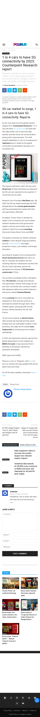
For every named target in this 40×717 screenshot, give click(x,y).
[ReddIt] (25, 90)
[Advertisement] (20, 21)
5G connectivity (19, 129)
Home (4, 50)
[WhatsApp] (20, 90)
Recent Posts (14, 384)
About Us (25, 710)
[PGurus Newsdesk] (8, 393)
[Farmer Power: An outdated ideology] (10, 583)
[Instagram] (17, 698)
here (31, 361)
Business (5, 472)
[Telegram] (14, 90)
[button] (3, 45)
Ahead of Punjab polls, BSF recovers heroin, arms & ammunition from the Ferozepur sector (29, 432)
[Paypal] (23, 698)
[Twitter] (9, 90)
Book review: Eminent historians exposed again (28, 593)
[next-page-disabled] (7, 479)
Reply (11, 502)
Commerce (6, 459)
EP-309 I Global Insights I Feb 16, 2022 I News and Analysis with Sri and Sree (11, 431)
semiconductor (14, 243)
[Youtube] (23, 703)
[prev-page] (3, 479)
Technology (11, 50)
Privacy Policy (8, 710)
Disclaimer (17, 710)
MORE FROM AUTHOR (28, 445)
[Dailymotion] (5, 698)
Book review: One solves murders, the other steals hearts (9, 615)
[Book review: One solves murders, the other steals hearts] (10, 605)
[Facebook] (4, 90)
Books (4, 588)
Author (5, 384)
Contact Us (33, 710)
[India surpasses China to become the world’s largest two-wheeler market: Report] (7, 454)
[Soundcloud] (29, 698)
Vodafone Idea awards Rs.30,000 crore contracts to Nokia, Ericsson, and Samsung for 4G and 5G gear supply (25, 469)
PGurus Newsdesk (9, 85)
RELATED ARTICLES (10, 445)
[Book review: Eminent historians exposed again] (29, 583)
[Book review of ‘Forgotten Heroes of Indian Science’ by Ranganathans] (29, 605)
